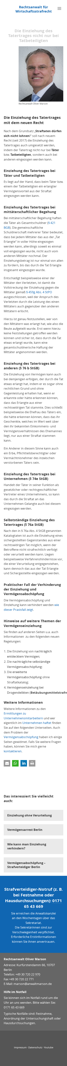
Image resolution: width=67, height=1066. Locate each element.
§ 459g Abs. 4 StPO (39, 292)
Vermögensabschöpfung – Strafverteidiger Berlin (26, 865)
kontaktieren (13, 751)
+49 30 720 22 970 (27, 974)
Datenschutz (35, 1047)
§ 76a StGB (33, 524)
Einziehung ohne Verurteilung (29, 815)
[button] (7, 763)
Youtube (48, 1047)
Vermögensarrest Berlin (24, 830)
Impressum (20, 1047)
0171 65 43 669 (43, 903)
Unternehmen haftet (36, 723)
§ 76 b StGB (29, 368)
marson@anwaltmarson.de (33, 984)
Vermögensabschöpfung (21, 737)
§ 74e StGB (38, 478)
